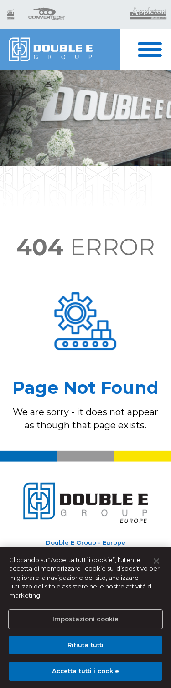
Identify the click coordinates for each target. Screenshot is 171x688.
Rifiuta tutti (85, 644)
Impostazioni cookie (85, 619)
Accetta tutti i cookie (85, 670)
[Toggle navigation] (154, 49)
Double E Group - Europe (85, 542)
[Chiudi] (156, 561)
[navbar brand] (60, 49)
